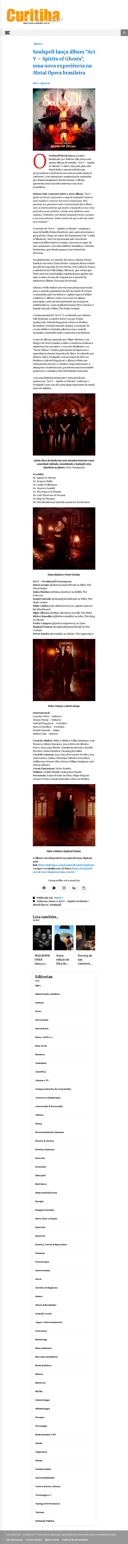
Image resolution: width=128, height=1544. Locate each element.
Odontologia (42, 1399)
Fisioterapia (42, 1261)
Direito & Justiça (44, 1140)
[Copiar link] (84, 888)
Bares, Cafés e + (44, 1037)
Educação (40, 1175)
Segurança (41, 1451)
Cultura (39, 1114)
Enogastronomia (44, 1209)
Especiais (40, 1227)
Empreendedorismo (46, 1192)
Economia (40, 1166)
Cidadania (40, 1063)
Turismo (39, 1512)
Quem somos (52, 1539)
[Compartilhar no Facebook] (44, 888)
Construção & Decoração (49, 1106)
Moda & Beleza (43, 1365)
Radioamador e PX (45, 1434)
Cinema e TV (41, 1080)
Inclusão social (43, 1313)
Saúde (38, 1443)
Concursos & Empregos (48, 1097)
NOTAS (38, 1391)
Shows (38, 1460)
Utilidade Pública (44, 1520)
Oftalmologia (42, 1408)
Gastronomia (42, 1270)
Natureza (40, 1382)
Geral (38, 1279)
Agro (38, 985)
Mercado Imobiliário (46, 1356)
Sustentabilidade (45, 1477)
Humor (39, 1296)
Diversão (40, 1158)
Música (38, 43)
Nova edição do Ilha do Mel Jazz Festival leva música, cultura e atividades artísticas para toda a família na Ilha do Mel (64, 960)
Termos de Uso (34, 1539)
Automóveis (41, 1028)
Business (40, 1054)
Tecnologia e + (43, 1494)
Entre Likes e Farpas (46, 1218)
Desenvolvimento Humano (49, 1132)
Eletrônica (41, 1184)
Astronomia (41, 1019)
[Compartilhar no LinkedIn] (74, 888)
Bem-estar (41, 1045)
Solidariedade (43, 1469)
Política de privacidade (75, 1539)
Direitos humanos (45, 1149)
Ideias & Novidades (45, 1304)
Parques (39, 1417)
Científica (40, 1071)
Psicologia (41, 1425)
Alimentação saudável (47, 993)
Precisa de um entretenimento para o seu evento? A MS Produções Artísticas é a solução (85, 960)
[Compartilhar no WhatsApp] (54, 888)
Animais (39, 1002)
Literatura (41, 1330)
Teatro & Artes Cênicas (47, 1486)
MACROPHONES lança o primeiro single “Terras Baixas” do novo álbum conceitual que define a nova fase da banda (42, 960)
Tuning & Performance (47, 1503)
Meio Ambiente (43, 1348)
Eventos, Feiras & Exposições (51, 1244)
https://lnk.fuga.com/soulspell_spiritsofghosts (66, 865)
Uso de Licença (14, 1539)
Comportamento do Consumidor (53, 1088)
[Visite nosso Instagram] (64, 888)
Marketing (41, 1339)
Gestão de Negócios (46, 1287)
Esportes (40, 1235)
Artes (38, 1011)
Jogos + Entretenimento (48, 1322)
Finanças (40, 1253)
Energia (39, 1201)
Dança (38, 1123)
